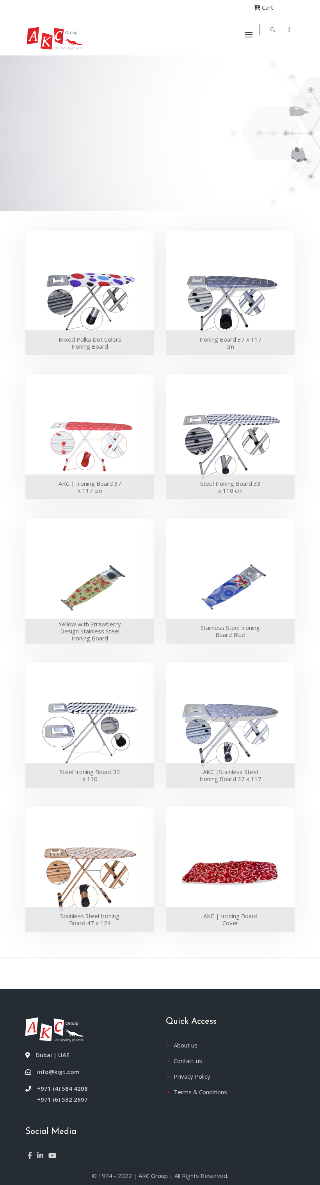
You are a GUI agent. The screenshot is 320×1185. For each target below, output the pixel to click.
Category (85, 80)
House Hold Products (157, 80)
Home (45, 80)
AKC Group (153, 1176)
